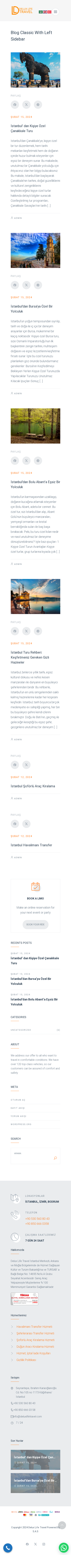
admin (18, 218)
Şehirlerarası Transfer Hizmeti (35, 1333)
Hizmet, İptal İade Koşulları (34, 1353)
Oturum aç (18, 1100)
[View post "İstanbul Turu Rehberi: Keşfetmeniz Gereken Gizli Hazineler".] (35, 596)
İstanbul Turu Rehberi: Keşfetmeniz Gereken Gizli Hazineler (30, 657)
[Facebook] (15, 105)
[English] (45, 11)
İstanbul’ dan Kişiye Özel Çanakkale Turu (35, 960)
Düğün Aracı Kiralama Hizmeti (35, 1346)
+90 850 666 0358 (37, 1223)
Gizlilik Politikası (26, 1360)
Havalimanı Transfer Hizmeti (34, 1326)
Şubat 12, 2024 (21, 777)
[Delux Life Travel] (23, 12)
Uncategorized (35, 1030)
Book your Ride (36, 924)
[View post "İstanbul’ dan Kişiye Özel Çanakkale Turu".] (35, 70)
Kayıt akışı (18, 1108)
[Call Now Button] (7, 1548)
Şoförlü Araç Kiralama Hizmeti (35, 1340)
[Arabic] (41, 11)
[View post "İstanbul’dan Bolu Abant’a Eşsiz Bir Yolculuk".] (35, 426)
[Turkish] (49, 11)
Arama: (18, 1153)
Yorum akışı (18, 1116)
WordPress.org (21, 1124)
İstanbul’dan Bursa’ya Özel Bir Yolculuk (31, 981)
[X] (26, 105)
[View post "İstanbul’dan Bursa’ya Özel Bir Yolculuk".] (35, 250)
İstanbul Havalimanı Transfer (31, 845)
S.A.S (35, 1531)
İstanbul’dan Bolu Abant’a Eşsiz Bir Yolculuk (34, 1002)
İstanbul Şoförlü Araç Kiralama (33, 786)
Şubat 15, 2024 (21, 117)
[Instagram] (43, 1544)
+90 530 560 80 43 (37, 1218)
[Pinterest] (38, 105)
